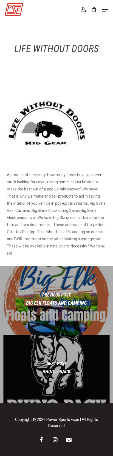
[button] (105, 9)
